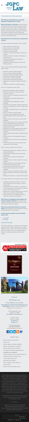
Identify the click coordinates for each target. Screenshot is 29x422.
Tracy (21, 409)
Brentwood (18, 408)
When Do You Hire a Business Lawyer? (11, 366)
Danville (13, 406)
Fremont (8, 409)
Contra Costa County (6, 408)
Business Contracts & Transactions (11, 340)
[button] (2, 5)
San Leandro (24, 408)
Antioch (13, 408)
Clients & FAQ (7, 397)
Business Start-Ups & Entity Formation (11, 348)
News (6, 395)
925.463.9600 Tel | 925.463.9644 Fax (14, 314)
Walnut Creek (8, 406)
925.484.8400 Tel (14, 320)
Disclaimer (23, 397)
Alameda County (20, 406)
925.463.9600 (22, 416)
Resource (13, 397)
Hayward (17, 409)
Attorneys (17, 395)
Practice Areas (23, 395)
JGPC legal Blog (12, 398)
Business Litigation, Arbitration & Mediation (12, 344)
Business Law (6, 342)
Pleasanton (6, 405)
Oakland (12, 409)
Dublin (17, 405)
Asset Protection (7, 364)
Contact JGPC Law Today (6, 222)
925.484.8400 (22, 418)
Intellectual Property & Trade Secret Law (12, 356)
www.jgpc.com (18, 419)
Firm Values (11, 395)
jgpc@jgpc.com (11, 419)
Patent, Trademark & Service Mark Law (11, 362)
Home (3, 395)
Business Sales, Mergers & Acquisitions (12, 346)
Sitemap (18, 398)
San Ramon (21, 405)
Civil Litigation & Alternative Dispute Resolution (13, 350)
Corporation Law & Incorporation (10, 352)
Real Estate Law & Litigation (9, 360)
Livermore (12, 405)
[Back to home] (14, 5)
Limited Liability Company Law (9, 358)
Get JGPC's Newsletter (14, 326)
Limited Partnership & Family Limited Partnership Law (14, 354)
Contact (18, 397)
